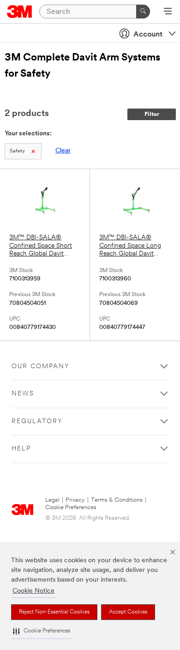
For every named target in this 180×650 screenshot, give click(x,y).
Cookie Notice (33, 591)
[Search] (143, 11)
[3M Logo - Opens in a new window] (19, 11)
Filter (151, 114)
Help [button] (21, 448)
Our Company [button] (41, 366)
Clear (63, 150)
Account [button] (148, 34)
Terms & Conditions (117, 500)
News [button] (23, 393)
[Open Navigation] (168, 12)
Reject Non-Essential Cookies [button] (54, 612)
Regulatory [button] (37, 421)
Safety (17, 151)
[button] (41, 631)
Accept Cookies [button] (128, 612)
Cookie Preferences (70, 507)
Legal (52, 500)
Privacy (75, 500)
